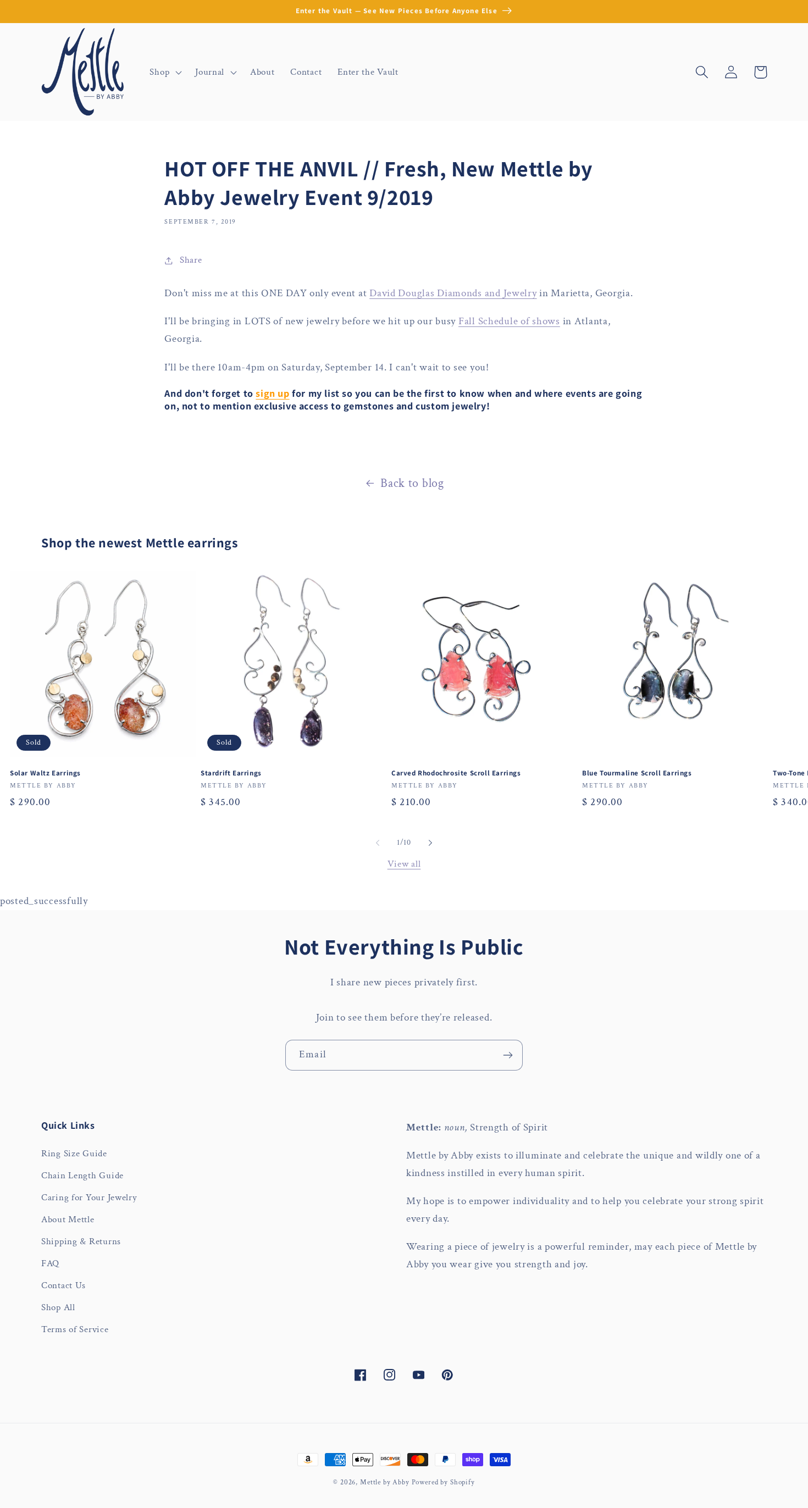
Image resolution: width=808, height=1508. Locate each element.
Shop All (58, 1307)
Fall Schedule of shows (509, 321)
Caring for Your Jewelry (89, 1197)
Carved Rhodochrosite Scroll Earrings (456, 773)
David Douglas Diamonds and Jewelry (452, 293)
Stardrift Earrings (231, 773)
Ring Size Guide (74, 1153)
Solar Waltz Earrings (45, 773)
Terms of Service (75, 1329)
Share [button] (191, 260)
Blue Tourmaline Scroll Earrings (637, 773)
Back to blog (412, 483)
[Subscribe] (507, 1055)
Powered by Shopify (443, 1482)
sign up (272, 393)
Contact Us (63, 1285)
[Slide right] (430, 843)
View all (404, 864)
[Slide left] (378, 843)
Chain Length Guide (82, 1175)
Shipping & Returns (81, 1241)
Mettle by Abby (384, 1482)
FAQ (50, 1263)
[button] (164, 72)
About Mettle (68, 1219)
